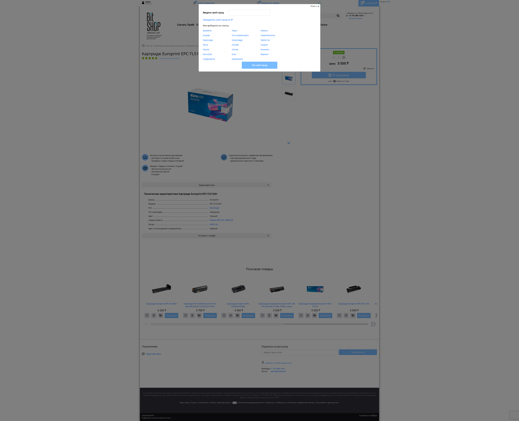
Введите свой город (213, 12)
